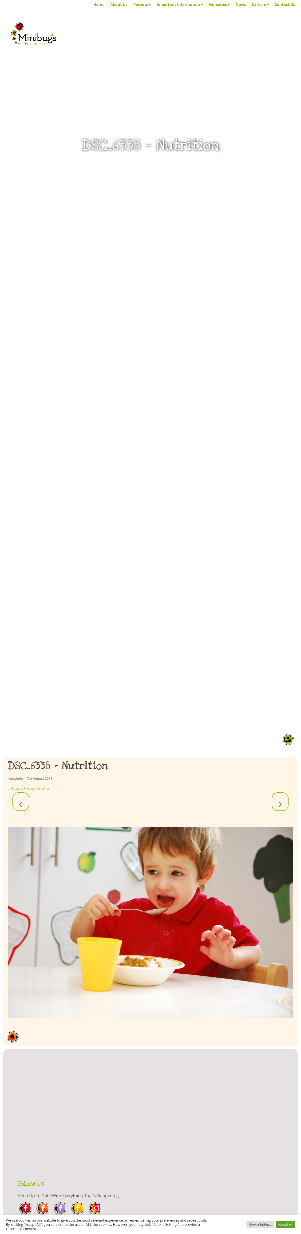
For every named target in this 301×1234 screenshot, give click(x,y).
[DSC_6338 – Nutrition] (150, 922)
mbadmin (15, 778)
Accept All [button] (285, 1224)
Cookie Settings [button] (260, 1224)
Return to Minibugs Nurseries (29, 789)
